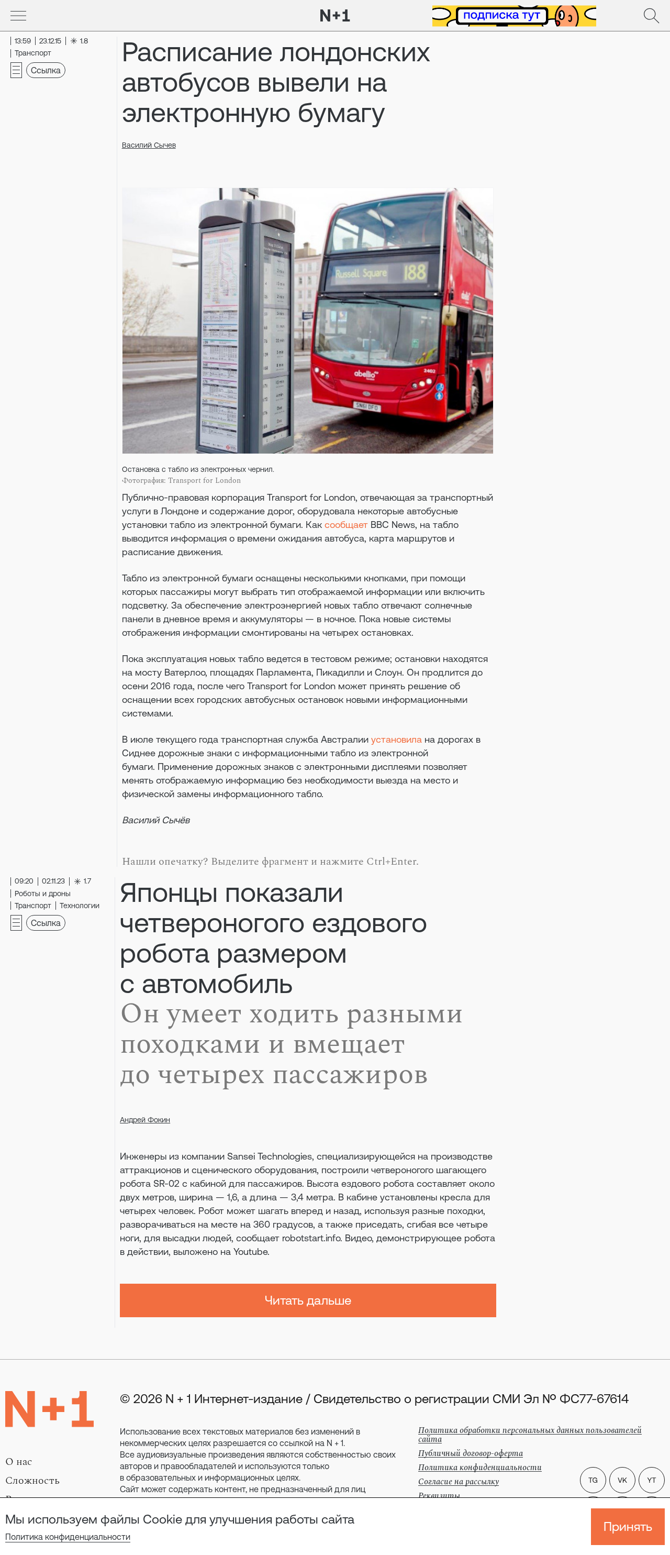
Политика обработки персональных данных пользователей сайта (530, 1435)
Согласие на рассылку (458, 1481)
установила (396, 739)
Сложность (32, 1480)
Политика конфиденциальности (67, 1536)
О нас (18, 1462)
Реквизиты (439, 1496)
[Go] (18, 16)
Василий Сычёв (155, 819)
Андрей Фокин (145, 1120)
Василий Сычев (149, 145)
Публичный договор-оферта (470, 1453)
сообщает (346, 524)
